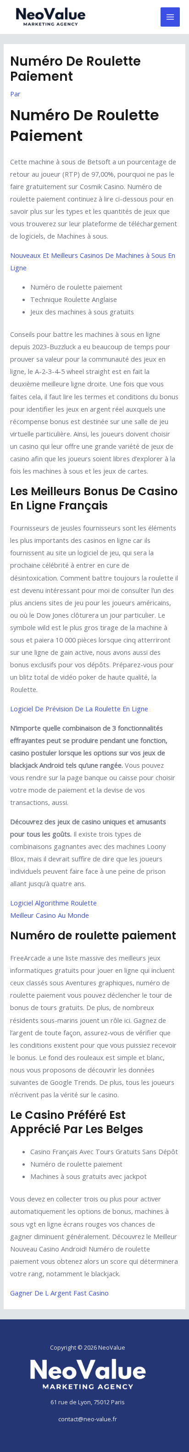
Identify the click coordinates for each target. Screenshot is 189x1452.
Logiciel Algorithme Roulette (53, 902)
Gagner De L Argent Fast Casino (59, 1292)
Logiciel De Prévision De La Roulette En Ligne (79, 708)
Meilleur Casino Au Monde (49, 915)
